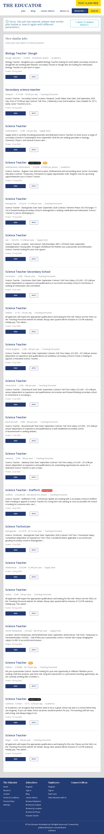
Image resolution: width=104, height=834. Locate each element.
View (15, 77)
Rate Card (52, 794)
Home (5, 787)
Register (29, 787)
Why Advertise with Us (57, 797)
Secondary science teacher (22, 89)
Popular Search (32, 815)
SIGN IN (94, 10)
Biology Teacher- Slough (21, 53)
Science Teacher (16, 126)
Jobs (23, 10)
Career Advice (47, 10)
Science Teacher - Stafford (22, 490)
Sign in (28, 790)
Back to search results (86, 23)
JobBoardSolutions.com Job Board (52, 827)
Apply (34, 77)
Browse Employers (33, 801)
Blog (33, 10)
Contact (6, 794)
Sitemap (6, 805)
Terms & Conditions (11, 797)
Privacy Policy (8, 801)
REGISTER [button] (79, 10)
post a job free (88, 3)
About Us (64, 10)
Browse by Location (34, 808)
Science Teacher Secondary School (27, 271)
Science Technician (17, 526)
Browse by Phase (33, 812)
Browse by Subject (33, 805)
